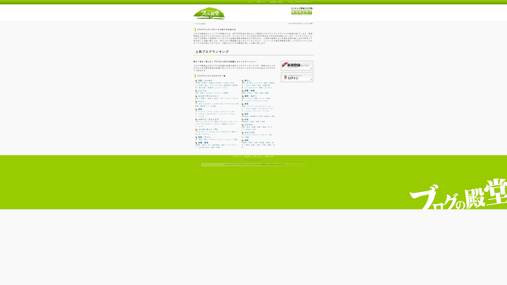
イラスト (228, 139)
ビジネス (209, 93)
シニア (217, 87)
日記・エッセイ (205, 81)
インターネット (201, 131)
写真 (235, 139)
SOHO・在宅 (251, 129)
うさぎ (216, 103)
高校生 (211, 83)
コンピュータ (214, 131)
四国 (269, 145)
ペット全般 (212, 106)
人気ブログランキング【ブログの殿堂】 (253, 164)
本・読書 (198, 139)
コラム (224, 87)
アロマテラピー (212, 114)
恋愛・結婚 (250, 91)
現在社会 (245, 121)
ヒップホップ (263, 108)
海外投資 (216, 145)
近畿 (252, 145)
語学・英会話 (264, 116)
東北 (250, 142)
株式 (204, 145)
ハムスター (207, 103)
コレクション (258, 100)
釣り (266, 100)
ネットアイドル (216, 85)
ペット (201, 101)
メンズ (201, 116)
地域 (247, 140)
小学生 (226, 83)
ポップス (262, 106)
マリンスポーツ (207, 124)
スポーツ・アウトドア (208, 119)
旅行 (243, 98)
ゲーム (249, 98)
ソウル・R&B (251, 108)
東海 (247, 145)
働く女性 (202, 87)
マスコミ (218, 93)
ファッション (200, 111)
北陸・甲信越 (259, 142)
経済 (252, 121)
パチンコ (255, 135)
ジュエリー (224, 114)
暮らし (248, 81)
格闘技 (224, 124)
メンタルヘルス (251, 87)
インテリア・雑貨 (260, 83)
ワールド (266, 111)
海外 (247, 114)
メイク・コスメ (213, 111)
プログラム (225, 131)
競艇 (247, 137)
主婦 (201, 85)
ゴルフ (217, 124)
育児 (259, 85)
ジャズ (248, 111)
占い (222, 98)
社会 (247, 119)
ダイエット (225, 111)
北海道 (244, 142)
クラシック (257, 111)
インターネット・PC (208, 129)
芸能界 (226, 93)
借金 (223, 145)
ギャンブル (250, 132)
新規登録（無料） (276, 2)
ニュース (202, 91)
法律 (263, 121)
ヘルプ (249, 2)
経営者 (210, 87)
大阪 (258, 145)
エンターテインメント (208, 96)
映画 (209, 98)
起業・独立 (246, 127)
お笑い (216, 98)
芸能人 (203, 98)
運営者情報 (269, 156)
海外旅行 (254, 116)
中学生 (218, 83)
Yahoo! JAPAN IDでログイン (300, 2)
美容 (200, 109)
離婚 (267, 93)
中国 (264, 145)
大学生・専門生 (201, 83)
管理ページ (261, 2)
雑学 (197, 98)
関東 (268, 142)
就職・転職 (256, 127)
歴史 (206, 139)
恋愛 (243, 93)
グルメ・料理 (251, 85)
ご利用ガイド (237, 156)
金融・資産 (203, 143)
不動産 (197, 145)
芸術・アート (204, 137)
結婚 (261, 93)
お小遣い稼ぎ (204, 147)
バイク (248, 100)
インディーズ (252, 106)
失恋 (256, 93)
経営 (257, 121)
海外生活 (245, 116)
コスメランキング (255, 160)
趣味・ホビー (251, 96)
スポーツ (198, 121)
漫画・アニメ (259, 98)
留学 (273, 116)
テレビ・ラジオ (232, 98)
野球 (216, 121)
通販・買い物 (247, 83)
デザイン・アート (216, 139)
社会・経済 (199, 93)
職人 (206, 85)
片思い (249, 93)
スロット (264, 135)
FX (209, 145)
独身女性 (227, 85)
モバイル (206, 134)
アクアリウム (230, 103)
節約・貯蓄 (215, 147)
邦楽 (243, 106)
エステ (201, 114)
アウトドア (208, 121)
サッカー (223, 121)
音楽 (247, 104)
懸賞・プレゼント (266, 87)
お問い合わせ (258, 156)
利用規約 (247, 156)
